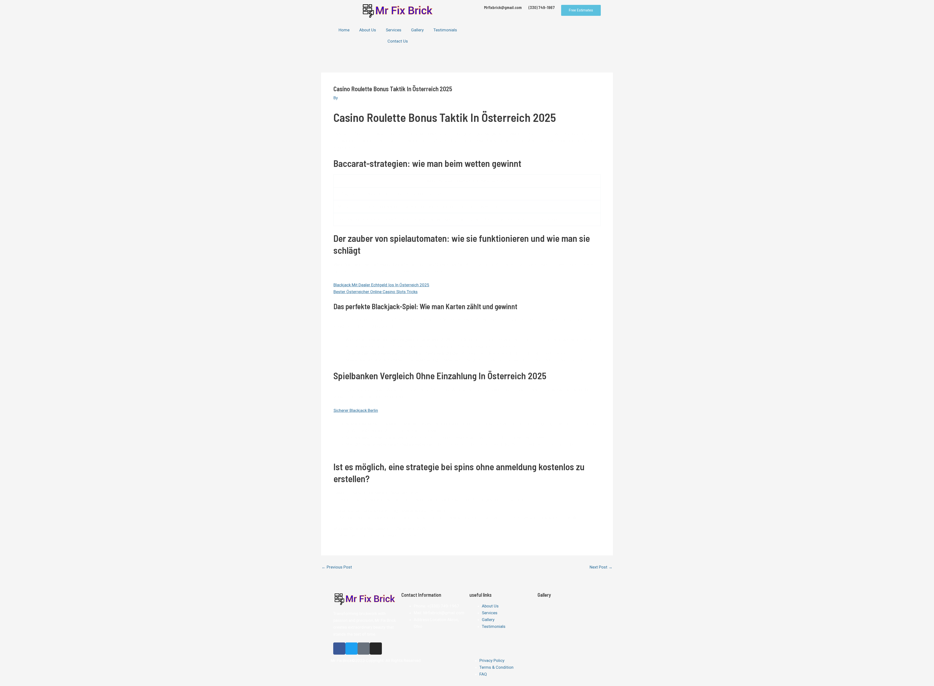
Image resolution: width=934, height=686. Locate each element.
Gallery (417, 29)
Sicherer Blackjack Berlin (355, 410)
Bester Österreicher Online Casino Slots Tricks (375, 291)
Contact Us (397, 41)
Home (344, 29)
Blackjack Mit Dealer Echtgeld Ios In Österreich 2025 (381, 284)
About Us (367, 29)
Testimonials (445, 29)
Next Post (601, 567)
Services (393, 29)
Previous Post (337, 567)
